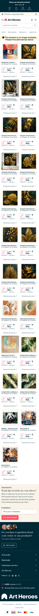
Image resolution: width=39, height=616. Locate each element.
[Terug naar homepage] (12, 20)
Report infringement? (30, 604)
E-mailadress (6, 508)
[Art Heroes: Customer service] (36, 565)
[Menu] (2, 19)
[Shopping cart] (36, 20)
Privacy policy (20, 607)
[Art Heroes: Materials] (36, 560)
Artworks (6, 555)
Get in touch (10, 545)
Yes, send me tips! (10, 517)
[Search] (35, 25)
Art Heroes (6, 570)
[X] (19, 576)
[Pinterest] (13, 576)
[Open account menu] (32, 20)
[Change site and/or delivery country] (36, 14)
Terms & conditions (8, 604)
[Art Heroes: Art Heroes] (36, 571)
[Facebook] (16, 576)
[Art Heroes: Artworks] (36, 555)
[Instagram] (9, 576)
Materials (6, 560)
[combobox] (17, 25)
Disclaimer (19, 604)
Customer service (10, 565)
